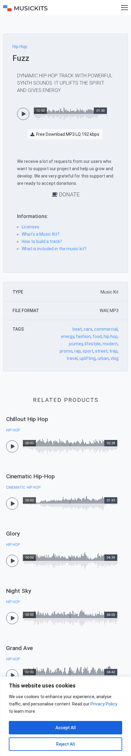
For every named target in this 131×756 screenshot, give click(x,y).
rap (77, 351)
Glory (13, 533)
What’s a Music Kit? (40, 234)
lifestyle (93, 343)
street (101, 351)
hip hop (111, 336)
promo (66, 351)
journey (76, 343)
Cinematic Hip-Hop (30, 476)
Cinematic (15, 487)
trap (113, 351)
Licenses (30, 226)
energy (67, 336)
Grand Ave (19, 648)
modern (110, 343)
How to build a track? (42, 241)
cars (87, 329)
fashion (83, 336)
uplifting (88, 358)
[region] (65, 716)
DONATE (69, 194)
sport (88, 351)
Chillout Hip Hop (27, 419)
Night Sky (18, 590)
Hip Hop (19, 46)
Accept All (65, 727)
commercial (106, 329)
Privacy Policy (103, 703)
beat (77, 329)
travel (72, 358)
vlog (115, 358)
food (97, 336)
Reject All (65, 744)
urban (103, 358)
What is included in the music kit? (54, 248)
